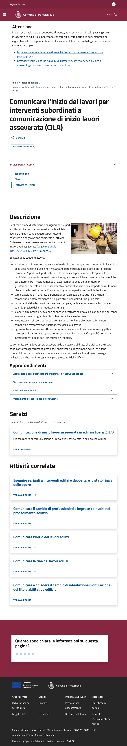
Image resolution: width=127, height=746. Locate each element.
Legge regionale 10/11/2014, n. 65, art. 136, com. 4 (33, 248)
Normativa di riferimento (22, 146)
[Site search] (115, 14)
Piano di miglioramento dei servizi (101, 719)
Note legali (97, 697)
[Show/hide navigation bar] (4, 14)
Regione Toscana (17, 4)
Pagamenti (44, 714)
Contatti (43, 703)
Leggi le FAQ (18, 714)
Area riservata (19, 697)
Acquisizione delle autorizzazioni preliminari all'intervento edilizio (48, 374)
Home (14, 82)
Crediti (42, 697)
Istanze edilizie (30, 82)
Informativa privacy (75, 697)
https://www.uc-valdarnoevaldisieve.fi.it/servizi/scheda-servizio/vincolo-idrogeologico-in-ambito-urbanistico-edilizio (60, 63)
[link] (25, 449)
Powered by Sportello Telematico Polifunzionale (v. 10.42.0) (43, 741)
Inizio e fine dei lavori (24, 390)
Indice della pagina (22, 164)
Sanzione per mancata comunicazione (33, 382)
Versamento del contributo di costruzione (35, 399)
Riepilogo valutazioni (76, 714)
